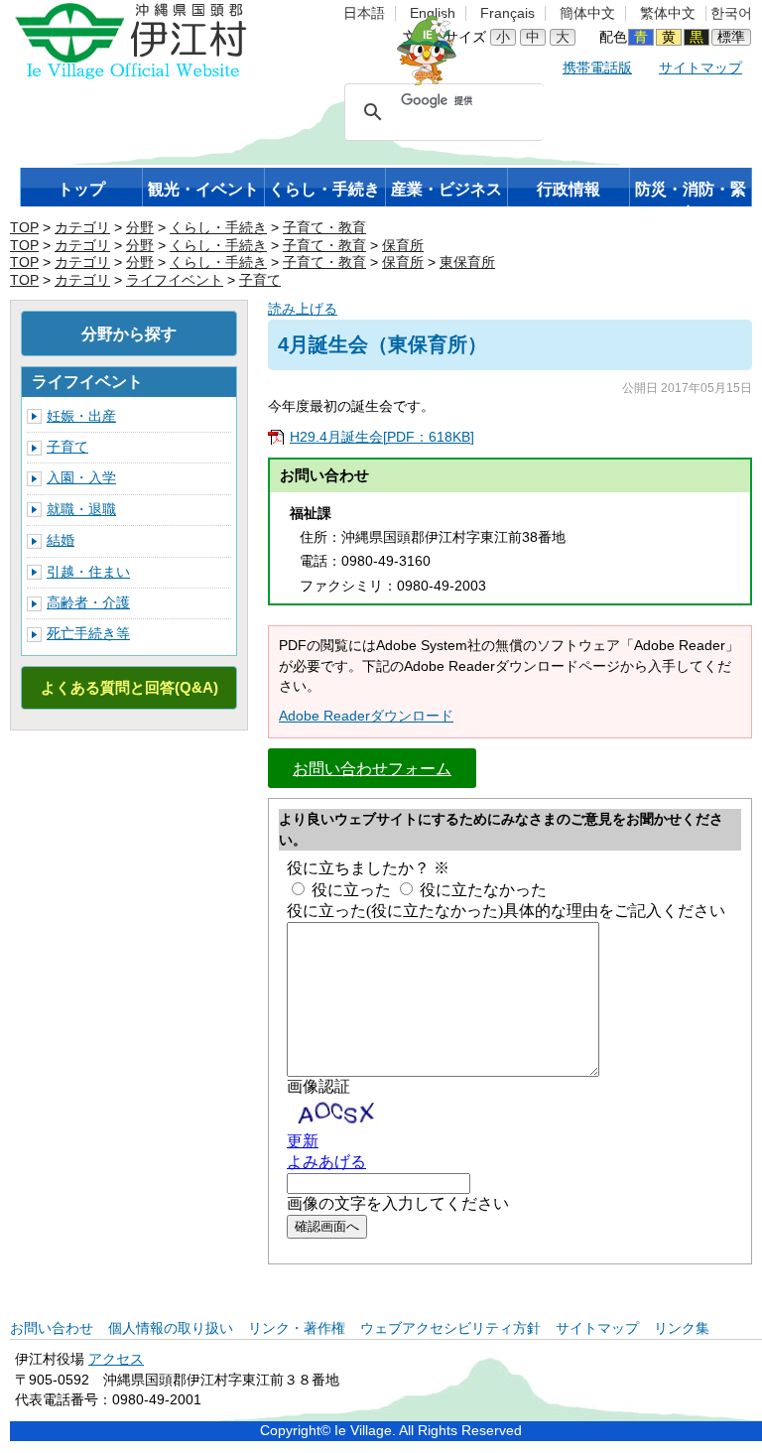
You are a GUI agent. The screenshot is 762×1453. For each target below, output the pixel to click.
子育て (260, 280)
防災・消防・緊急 (690, 193)
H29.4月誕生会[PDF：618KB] (382, 437)
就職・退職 (81, 509)
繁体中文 (668, 13)
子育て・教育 (324, 227)
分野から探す (129, 333)
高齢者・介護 (88, 602)
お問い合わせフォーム (372, 768)
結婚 (60, 540)
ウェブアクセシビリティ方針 (450, 1328)
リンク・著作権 (296, 1328)
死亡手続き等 (88, 633)
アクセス (116, 1359)
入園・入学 (81, 477)
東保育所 (467, 262)
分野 (140, 227)
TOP (24, 227)
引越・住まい (88, 572)
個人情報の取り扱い (170, 1328)
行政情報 (568, 189)
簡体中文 (587, 13)
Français (507, 13)
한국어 (731, 13)
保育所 (403, 245)
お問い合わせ (51, 1328)
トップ (81, 189)
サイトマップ (700, 68)
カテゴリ (82, 227)
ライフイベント (174, 280)
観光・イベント (203, 189)
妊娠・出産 (81, 416)
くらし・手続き (324, 189)
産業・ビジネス (446, 189)
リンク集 (681, 1328)
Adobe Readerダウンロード (366, 716)
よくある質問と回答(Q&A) (129, 687)
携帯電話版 (597, 68)
